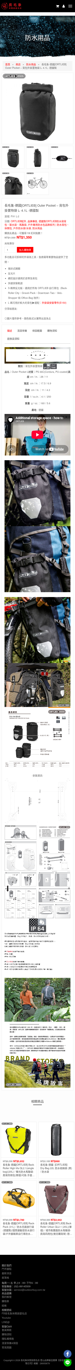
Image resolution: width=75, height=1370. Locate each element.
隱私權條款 (8, 1338)
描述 (9, 330)
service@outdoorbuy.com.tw (29, 1289)
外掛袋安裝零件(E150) (54, 302)
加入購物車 (25, 249)
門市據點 (7, 1269)
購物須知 (52, 330)
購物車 (5, 1301)
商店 (18, 64)
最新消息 (7, 1273)
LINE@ (6, 1322)
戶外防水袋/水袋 (22, 228)
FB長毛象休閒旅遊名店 (14, 1313)
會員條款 (7, 1330)
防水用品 (31, 64)
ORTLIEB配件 (18, 221)
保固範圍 (37, 330)
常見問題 (7, 1347)
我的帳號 (7, 1296)
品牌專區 (32, 221)
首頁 (7, 64)
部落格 (5, 1277)
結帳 (4, 1305)
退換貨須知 (13, 338)
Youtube (6, 1317)
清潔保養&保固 (10, 1343)
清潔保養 (22, 330)
